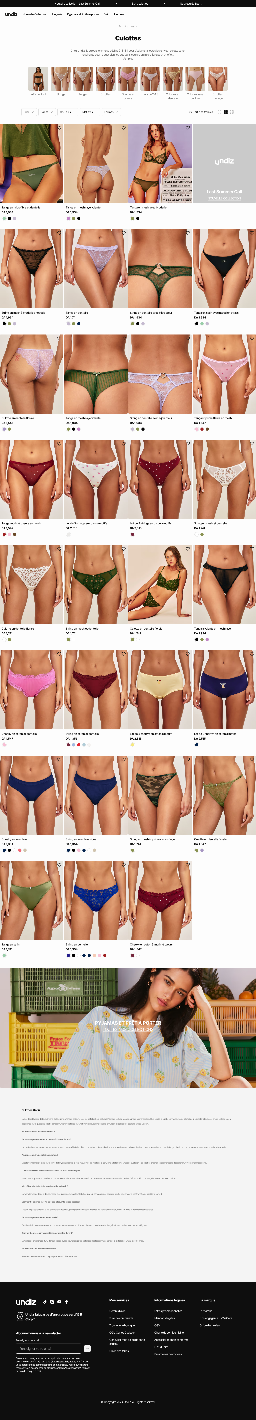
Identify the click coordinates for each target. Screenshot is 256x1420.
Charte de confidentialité (169, 1332)
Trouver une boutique (122, 1325)
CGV (157, 1325)
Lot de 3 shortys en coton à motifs (151, 734)
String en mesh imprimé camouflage (152, 839)
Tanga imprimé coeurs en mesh (21, 523)
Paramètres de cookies (168, 1354)
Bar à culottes (140, 3)
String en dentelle (77, 944)
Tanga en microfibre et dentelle (21, 207)
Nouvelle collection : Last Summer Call (77, 3)
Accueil (122, 26)
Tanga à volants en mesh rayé (212, 628)
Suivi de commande (121, 1318)
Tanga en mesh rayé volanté (83, 207)
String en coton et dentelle (82, 734)
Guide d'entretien (210, 1325)
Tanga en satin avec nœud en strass (216, 312)
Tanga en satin (11, 944)
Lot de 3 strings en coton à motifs (86, 523)
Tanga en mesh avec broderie (148, 207)
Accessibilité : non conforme (171, 1339)
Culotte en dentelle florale (18, 418)
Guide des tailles (119, 1351)
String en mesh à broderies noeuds (23, 312)
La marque (206, 1311)
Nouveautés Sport (190, 3)
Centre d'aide (117, 1311)
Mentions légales (164, 1318)
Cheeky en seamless (14, 839)
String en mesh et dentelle (210, 523)
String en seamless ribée (81, 839)
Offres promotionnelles (168, 1311)
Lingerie (133, 26)
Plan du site (161, 1347)
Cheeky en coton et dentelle (19, 734)
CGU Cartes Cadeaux (122, 1332)
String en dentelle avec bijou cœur (151, 312)
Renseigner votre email (28, 1340)
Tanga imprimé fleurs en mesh (213, 418)
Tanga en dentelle (77, 312)
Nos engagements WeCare (216, 1318)
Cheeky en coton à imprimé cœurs (151, 944)
